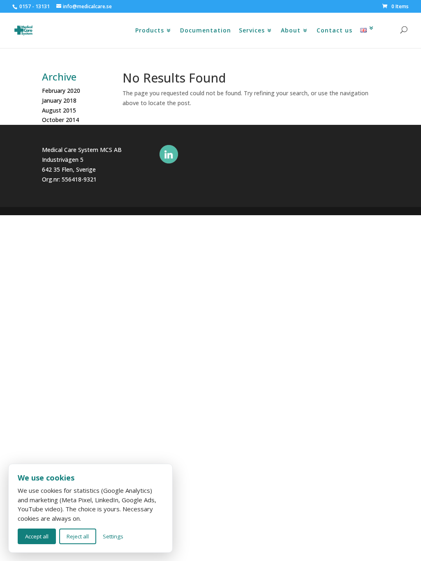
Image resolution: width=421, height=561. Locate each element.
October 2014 (60, 120)
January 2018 (59, 100)
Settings (113, 536)
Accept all (37, 536)
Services (252, 32)
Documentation (205, 32)
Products (149, 32)
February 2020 (61, 90)
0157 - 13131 (34, 6)
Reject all (78, 536)
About (291, 32)
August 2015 (59, 110)
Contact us (334, 32)
